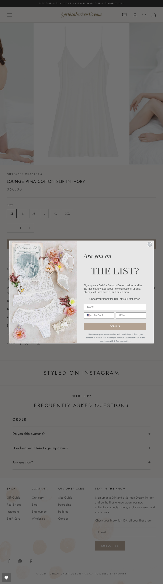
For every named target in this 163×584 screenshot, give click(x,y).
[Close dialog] (150, 244)
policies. (127, 341)
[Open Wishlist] (6, 577)
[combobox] (88, 315)
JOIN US (115, 326)
